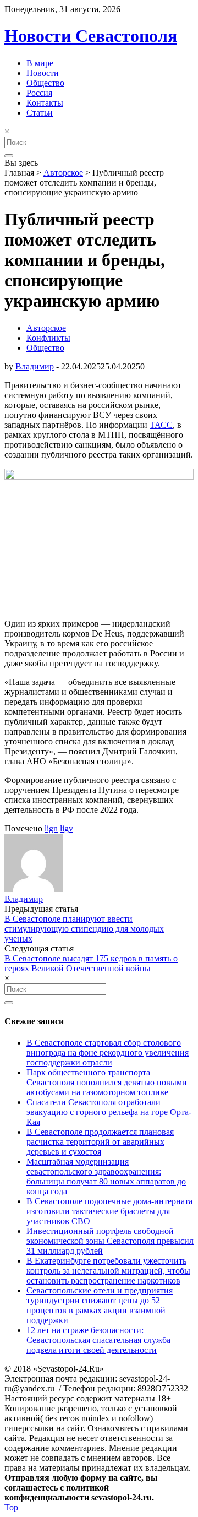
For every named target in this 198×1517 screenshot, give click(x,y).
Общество (45, 83)
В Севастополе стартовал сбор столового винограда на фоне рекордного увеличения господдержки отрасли (107, 1052)
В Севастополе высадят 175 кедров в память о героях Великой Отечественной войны (91, 963)
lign (51, 828)
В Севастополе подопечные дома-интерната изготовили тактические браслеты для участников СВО (109, 1211)
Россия (39, 92)
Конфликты (48, 337)
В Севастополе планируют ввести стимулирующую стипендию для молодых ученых (84, 928)
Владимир (34, 366)
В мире (39, 63)
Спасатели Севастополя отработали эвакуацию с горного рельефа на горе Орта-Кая (108, 1112)
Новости (42, 73)
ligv (66, 828)
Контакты (44, 102)
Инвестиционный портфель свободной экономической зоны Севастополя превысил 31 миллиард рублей (110, 1240)
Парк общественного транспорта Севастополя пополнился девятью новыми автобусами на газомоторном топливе (106, 1082)
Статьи (39, 112)
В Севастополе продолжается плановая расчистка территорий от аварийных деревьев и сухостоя (100, 1141)
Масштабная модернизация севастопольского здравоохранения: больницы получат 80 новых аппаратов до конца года (106, 1176)
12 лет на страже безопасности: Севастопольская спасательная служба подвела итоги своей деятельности (98, 1340)
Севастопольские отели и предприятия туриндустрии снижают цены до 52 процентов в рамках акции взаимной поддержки (99, 1305)
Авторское (63, 172)
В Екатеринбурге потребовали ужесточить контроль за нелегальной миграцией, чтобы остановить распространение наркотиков (108, 1270)
